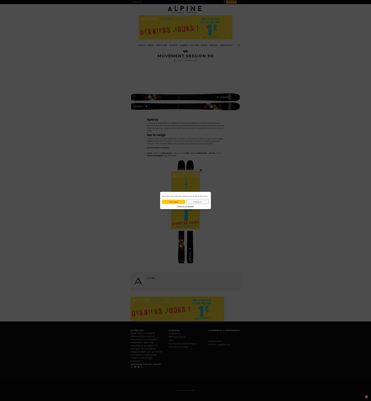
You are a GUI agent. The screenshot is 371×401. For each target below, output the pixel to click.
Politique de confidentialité (185, 206)
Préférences (197, 202)
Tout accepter (173, 202)
